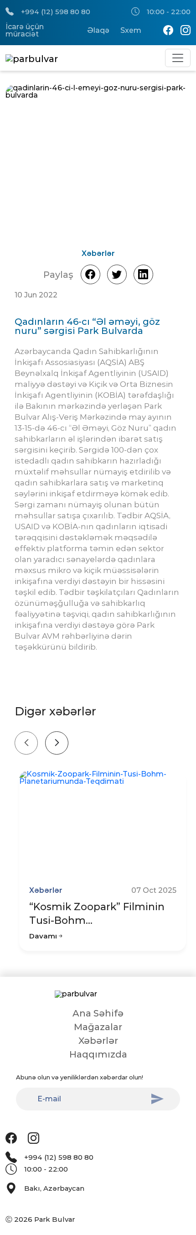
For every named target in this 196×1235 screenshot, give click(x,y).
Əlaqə (98, 30)
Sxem (130, 30)
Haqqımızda (98, 1054)
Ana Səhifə (98, 1013)
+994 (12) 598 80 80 (55, 11)
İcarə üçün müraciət (24, 30)
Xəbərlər (98, 1040)
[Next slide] (56, 743)
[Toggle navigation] (178, 58)
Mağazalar (98, 1026)
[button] (155, 164)
